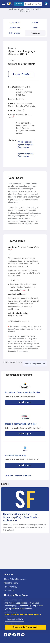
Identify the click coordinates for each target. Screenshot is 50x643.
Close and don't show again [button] (25, 627)
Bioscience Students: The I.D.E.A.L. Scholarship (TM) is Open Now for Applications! (21, 517)
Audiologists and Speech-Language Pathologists (26, 144)
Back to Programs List (35, 364)
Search (39, 4)
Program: (12, 48)
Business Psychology (15, 455)
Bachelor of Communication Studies (22, 392)
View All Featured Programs (18, 475)
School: (11, 61)
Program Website (21, 74)
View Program (25, 402)
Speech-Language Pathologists (26, 154)
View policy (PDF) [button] (15, 619)
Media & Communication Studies (21, 424)
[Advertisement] (25, 551)
